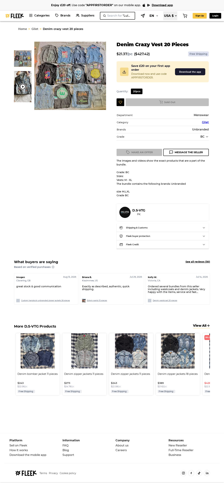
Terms (43, 473)
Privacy (53, 473)
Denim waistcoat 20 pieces (165, 300)
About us (121, 445)
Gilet (34, 29)
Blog (65, 450)
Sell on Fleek (18, 445)
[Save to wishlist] (120, 102)
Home (22, 29)
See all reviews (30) (198, 261)
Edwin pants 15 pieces (97, 300)
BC (202, 136)
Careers (121, 450)
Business (175, 455)
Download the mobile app (27, 455)
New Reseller (178, 445)
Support (68, 455)
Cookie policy (68, 473)
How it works (18, 450)
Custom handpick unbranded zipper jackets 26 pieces (45, 300)
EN (151, 16)
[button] (163, 228)
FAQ (65, 445)
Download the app (190, 71)
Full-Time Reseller (181, 450)
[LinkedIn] (207, 473)
